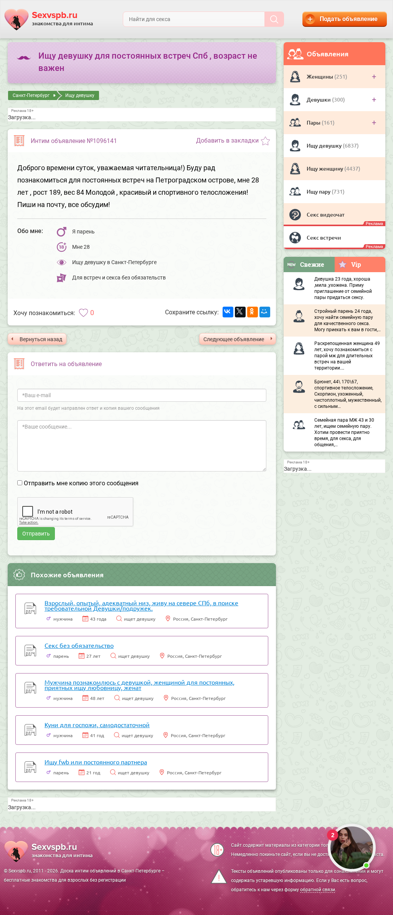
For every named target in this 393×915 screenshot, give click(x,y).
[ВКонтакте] (228, 312)
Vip (356, 264)
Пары (314, 122)
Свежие (312, 264)
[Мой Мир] (264, 312)
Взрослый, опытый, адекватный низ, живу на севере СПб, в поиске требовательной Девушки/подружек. (141, 605)
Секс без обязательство (79, 645)
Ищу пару (319, 191)
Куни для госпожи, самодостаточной (97, 724)
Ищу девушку (325, 145)
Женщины (320, 76)
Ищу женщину (325, 168)
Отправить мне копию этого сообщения (81, 483)
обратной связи (317, 889)
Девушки (319, 99)
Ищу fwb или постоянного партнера (96, 762)
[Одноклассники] (252, 312)
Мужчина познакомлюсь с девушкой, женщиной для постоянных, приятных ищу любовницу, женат (139, 684)
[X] (240, 312)
